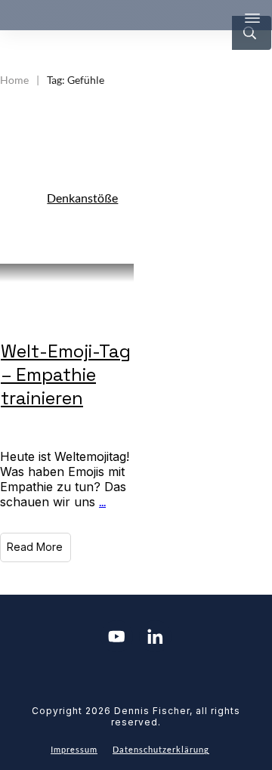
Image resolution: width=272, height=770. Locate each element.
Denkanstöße (82, 197)
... (102, 501)
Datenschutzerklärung (161, 749)
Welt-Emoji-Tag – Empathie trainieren (66, 374)
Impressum (74, 749)
